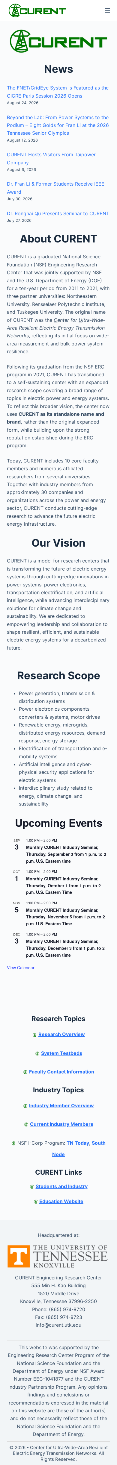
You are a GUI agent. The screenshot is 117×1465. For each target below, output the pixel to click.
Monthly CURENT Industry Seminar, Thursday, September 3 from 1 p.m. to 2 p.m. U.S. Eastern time (66, 854)
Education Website (61, 1201)
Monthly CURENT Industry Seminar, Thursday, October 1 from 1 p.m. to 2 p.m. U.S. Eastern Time (63, 885)
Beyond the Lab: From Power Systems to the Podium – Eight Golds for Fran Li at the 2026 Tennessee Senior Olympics (58, 125)
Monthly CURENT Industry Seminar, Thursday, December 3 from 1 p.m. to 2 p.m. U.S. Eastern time (65, 948)
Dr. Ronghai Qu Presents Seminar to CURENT (58, 213)
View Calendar (20, 967)
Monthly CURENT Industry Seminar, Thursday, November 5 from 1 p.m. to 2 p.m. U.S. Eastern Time (65, 916)
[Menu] (107, 10)
